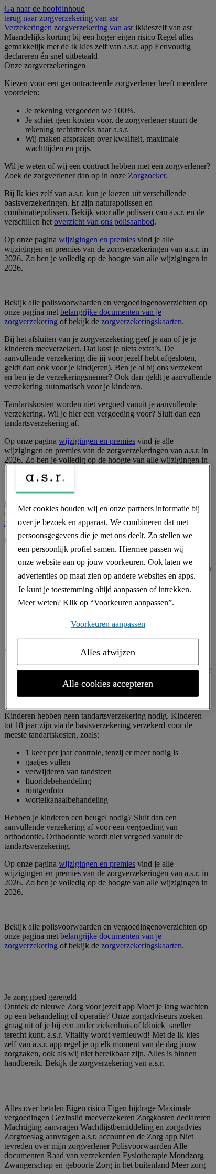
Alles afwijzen (107, 652)
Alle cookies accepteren (107, 683)
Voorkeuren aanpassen (108, 624)
